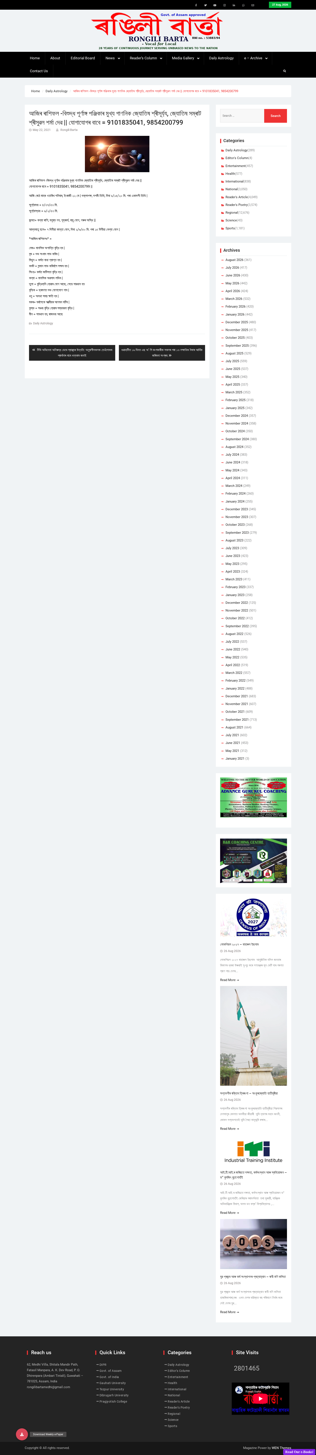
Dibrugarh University (114, 1395)
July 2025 (232, 361)
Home (35, 58)
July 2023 (232, 548)
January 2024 (234, 501)
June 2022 (232, 649)
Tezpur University (112, 1389)
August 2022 (234, 634)
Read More (228, 980)
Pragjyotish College (113, 1401)
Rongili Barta (69, 130)
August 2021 (234, 727)
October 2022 (235, 618)
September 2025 (237, 346)
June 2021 (232, 743)
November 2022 (236, 610)
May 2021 (232, 751)
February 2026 (235, 306)
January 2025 (234, 408)
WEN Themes (281, 1448)
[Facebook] (196, 5)
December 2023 (236, 509)
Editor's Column (236, 158)
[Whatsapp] (243, 5)
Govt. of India (109, 1377)
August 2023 (234, 540)
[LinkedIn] (234, 5)
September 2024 (237, 439)
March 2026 (233, 299)
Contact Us (39, 71)
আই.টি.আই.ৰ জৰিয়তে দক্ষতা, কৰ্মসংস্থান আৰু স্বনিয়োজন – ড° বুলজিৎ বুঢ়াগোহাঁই (253, 1174)
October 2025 (235, 338)
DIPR (103, 1364)
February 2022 (235, 680)
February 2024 (235, 493)
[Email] (253, 5)
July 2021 (232, 735)
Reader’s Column (143, 58)
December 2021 (236, 696)
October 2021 (235, 712)
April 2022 (232, 665)
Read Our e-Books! (299, 1452)
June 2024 (232, 462)
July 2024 (232, 455)
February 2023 (235, 587)
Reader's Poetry (236, 205)
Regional (231, 213)
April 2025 (232, 384)
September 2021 (237, 720)
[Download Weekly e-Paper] (22, 1434)
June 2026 (232, 275)
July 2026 (232, 268)
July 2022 (232, 642)
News (110, 58)
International (234, 181)
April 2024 (232, 478)
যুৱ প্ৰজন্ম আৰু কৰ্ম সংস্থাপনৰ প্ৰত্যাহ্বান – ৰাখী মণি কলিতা (253, 1277)
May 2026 (232, 283)
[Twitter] (205, 5)
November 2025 (236, 330)
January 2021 (234, 758)
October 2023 (235, 525)
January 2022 (234, 688)
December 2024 (236, 416)
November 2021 (236, 704)
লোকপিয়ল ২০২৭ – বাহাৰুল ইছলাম (239, 944)
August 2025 (234, 353)
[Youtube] (215, 5)
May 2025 (232, 377)
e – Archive (253, 58)
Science (231, 220)
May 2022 (232, 657)
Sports (230, 228)
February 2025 (235, 400)
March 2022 (233, 673)
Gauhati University (113, 1383)
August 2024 (234, 447)
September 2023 (237, 533)
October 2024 (235, 431)
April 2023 (232, 571)
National (231, 189)
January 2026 (234, 314)
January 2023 (234, 595)
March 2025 (233, 392)
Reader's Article (236, 197)
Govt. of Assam (111, 1370)
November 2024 (236, 423)
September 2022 (237, 626)
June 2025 (232, 369)
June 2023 (232, 556)
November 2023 (236, 517)
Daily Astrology (221, 58)
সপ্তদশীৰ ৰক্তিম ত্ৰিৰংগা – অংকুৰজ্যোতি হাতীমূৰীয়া (249, 1093)
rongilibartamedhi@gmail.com (48, 1387)
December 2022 (236, 603)
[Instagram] (224, 5)
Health (230, 174)
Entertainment (235, 166)
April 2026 (232, 291)
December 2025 (236, 322)
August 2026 (234, 260)
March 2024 (233, 486)
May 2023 (232, 564)
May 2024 (232, 470)
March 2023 (233, 579)
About (55, 58)
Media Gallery (183, 58)
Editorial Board (83, 58)
